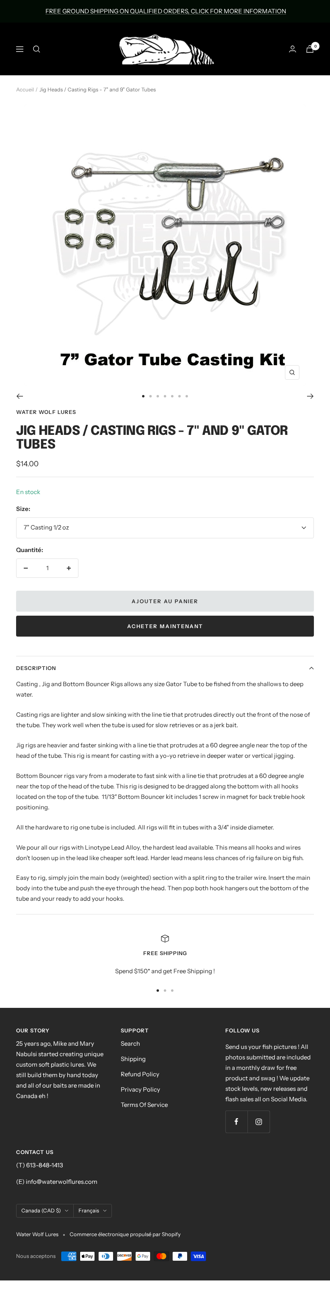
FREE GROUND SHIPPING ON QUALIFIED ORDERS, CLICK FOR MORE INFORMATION (165, 11)
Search (130, 1043)
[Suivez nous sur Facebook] (236, 1122)
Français (88, 1210)
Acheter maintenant (165, 626)
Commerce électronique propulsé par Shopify (125, 1234)
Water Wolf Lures (46, 412)
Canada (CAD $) (41, 1210)
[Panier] (310, 49)
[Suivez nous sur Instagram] (259, 1122)
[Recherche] (36, 49)
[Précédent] (19, 396)
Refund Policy (140, 1074)
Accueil (25, 89)
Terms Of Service (144, 1105)
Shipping (133, 1059)
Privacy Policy (140, 1089)
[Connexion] (292, 49)
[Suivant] (310, 396)
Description (36, 668)
